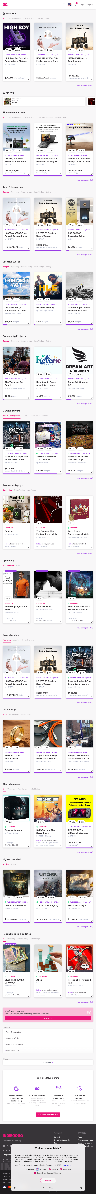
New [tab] (18, 565)
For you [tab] (6, 192)
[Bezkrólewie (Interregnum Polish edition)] (79, 509)
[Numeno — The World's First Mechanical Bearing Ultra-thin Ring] (16, 733)
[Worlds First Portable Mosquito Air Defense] (79, 137)
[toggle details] (30, 80)
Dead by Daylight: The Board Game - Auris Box (16, 459)
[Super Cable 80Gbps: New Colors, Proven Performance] (48, 733)
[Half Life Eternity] (48, 286)
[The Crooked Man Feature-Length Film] (48, 509)
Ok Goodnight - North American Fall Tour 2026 (79, 310)
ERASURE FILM (43, 606)
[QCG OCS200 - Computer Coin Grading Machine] (79, 211)
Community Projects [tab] (45, 117)
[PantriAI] (16, 509)
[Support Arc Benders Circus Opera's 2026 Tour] (79, 733)
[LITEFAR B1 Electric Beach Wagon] (79, 36)
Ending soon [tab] (50, 192)
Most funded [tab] (18, 640)
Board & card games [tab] (11, 416)
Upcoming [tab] (15, 192)
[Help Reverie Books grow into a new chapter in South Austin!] (48, 360)
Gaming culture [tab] (60, 117)
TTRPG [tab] (25, 416)
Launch (47, 1018)
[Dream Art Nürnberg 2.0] (79, 360)
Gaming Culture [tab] (43, 18)
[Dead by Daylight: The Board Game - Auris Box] (16, 435)
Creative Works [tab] (29, 18)
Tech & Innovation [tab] (14, 18)
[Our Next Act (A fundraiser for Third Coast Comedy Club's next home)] (16, 286)
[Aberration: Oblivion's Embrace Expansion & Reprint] (79, 584)
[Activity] (75, 4)
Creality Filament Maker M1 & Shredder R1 (16, 161)
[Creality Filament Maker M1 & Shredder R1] (16, 137)
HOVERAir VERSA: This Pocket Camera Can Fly (47, 61)
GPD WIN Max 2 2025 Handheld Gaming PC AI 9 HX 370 (47, 161)
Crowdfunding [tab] (26, 192)
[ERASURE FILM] (48, 584)
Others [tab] (45, 416)
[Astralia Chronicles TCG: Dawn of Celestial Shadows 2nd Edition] (48, 435)
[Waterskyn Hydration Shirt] (16, 584)
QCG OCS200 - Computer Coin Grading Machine (77, 236)
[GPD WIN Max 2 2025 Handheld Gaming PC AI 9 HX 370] (48, 137)
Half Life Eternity (45, 307)
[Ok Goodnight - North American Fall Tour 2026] (79, 286)
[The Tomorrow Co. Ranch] (16, 360)
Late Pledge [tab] (39, 192)
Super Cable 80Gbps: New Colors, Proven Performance (47, 758)
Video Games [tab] (35, 416)
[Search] (64, 4)
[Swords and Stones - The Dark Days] (79, 435)
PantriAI (9, 531)
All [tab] (4, 18)
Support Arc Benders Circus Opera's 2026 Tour (79, 758)
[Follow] (7, 523)
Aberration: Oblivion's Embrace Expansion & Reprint (79, 609)
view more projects (84, 85)
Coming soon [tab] (8, 565)
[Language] (70, 4)
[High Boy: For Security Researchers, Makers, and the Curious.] (16, 36)
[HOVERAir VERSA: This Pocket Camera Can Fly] (48, 36)
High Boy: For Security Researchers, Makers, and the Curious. (16, 61)
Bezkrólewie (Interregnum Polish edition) (78, 534)
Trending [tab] (7, 640)
